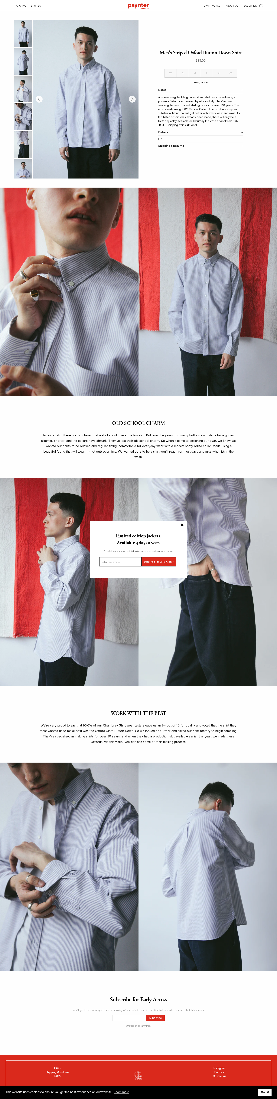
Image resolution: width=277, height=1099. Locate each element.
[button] (138, 539)
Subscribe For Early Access (159, 561)
